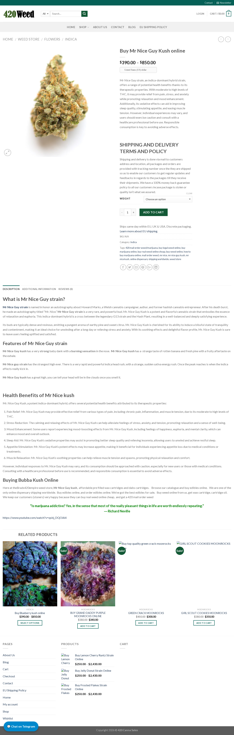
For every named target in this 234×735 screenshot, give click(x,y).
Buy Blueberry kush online (30, 613)
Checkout (9, 676)
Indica (71, 39)
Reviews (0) (65, 289)
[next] (231, 588)
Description (11, 289)
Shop (83, 27)
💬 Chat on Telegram (21, 726)
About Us (100, 27)
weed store (175, 259)
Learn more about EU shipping (138, 231)
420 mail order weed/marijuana (142, 247)
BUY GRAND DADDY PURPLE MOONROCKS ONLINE (88, 614)
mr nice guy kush (176, 255)
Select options (29, 623)
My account (10, 704)
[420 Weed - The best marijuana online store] (19, 14)
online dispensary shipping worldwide (149, 259)
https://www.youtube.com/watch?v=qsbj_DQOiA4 (35, 517)
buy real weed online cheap (151, 251)
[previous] (3, 588)
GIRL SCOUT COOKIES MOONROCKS (204, 613)
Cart (5, 669)
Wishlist (8, 718)
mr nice (163, 255)
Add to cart (153, 212)
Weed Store (28, 39)
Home (71, 27)
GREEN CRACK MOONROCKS (146, 613)
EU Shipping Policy (153, 27)
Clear (189, 193)
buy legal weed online (170, 247)
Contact (209, 2)
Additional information (39, 289)
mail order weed (150, 255)
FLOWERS (52, 39)
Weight (125, 198)
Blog (132, 27)
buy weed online (174, 251)
